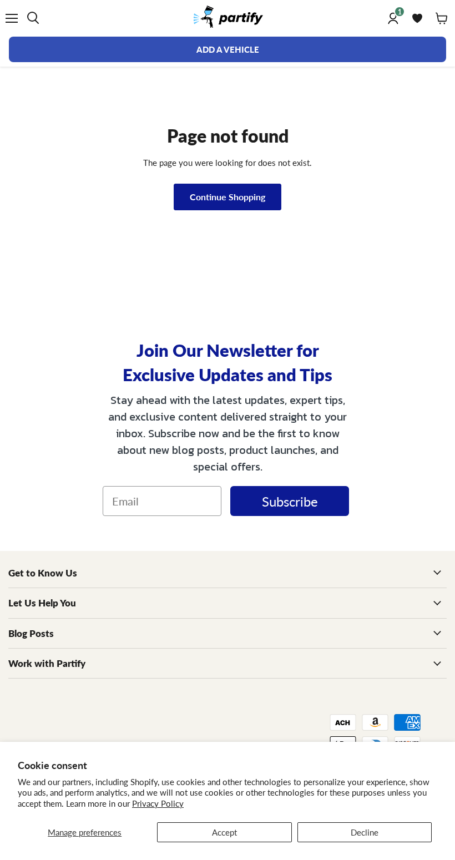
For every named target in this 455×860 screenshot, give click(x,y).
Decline (364, 832)
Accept (224, 832)
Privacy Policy (158, 803)
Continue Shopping (227, 196)
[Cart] (442, 18)
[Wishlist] (417, 18)
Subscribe (290, 501)
